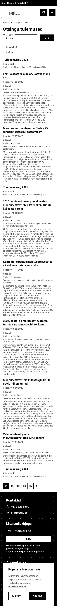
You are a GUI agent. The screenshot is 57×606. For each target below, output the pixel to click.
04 (25, 487)
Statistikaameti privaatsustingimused (25, 551)
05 (31, 487)
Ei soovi (16, 595)
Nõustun (37, 595)
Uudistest (10, 52)
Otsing (10, 35)
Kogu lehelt (11, 47)
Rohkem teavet (17, 586)
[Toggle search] (44, 12)
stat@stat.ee (19, 512)
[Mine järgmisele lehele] (36, 486)
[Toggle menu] (52, 12)
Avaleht (6, 22)
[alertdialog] (28, 584)
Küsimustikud (20, 67)
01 (7, 487)
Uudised (17, 89)
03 (19, 487)
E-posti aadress (22, 531)
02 (13, 487)
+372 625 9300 (20, 506)
